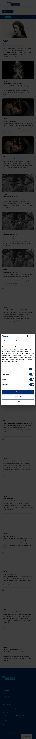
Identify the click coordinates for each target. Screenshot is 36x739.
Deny (18, 401)
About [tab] (29, 341)
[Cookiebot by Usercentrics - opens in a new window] (26, 336)
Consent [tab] (6, 341)
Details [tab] (18, 341)
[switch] (31, 374)
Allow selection (18, 396)
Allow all (18, 392)
